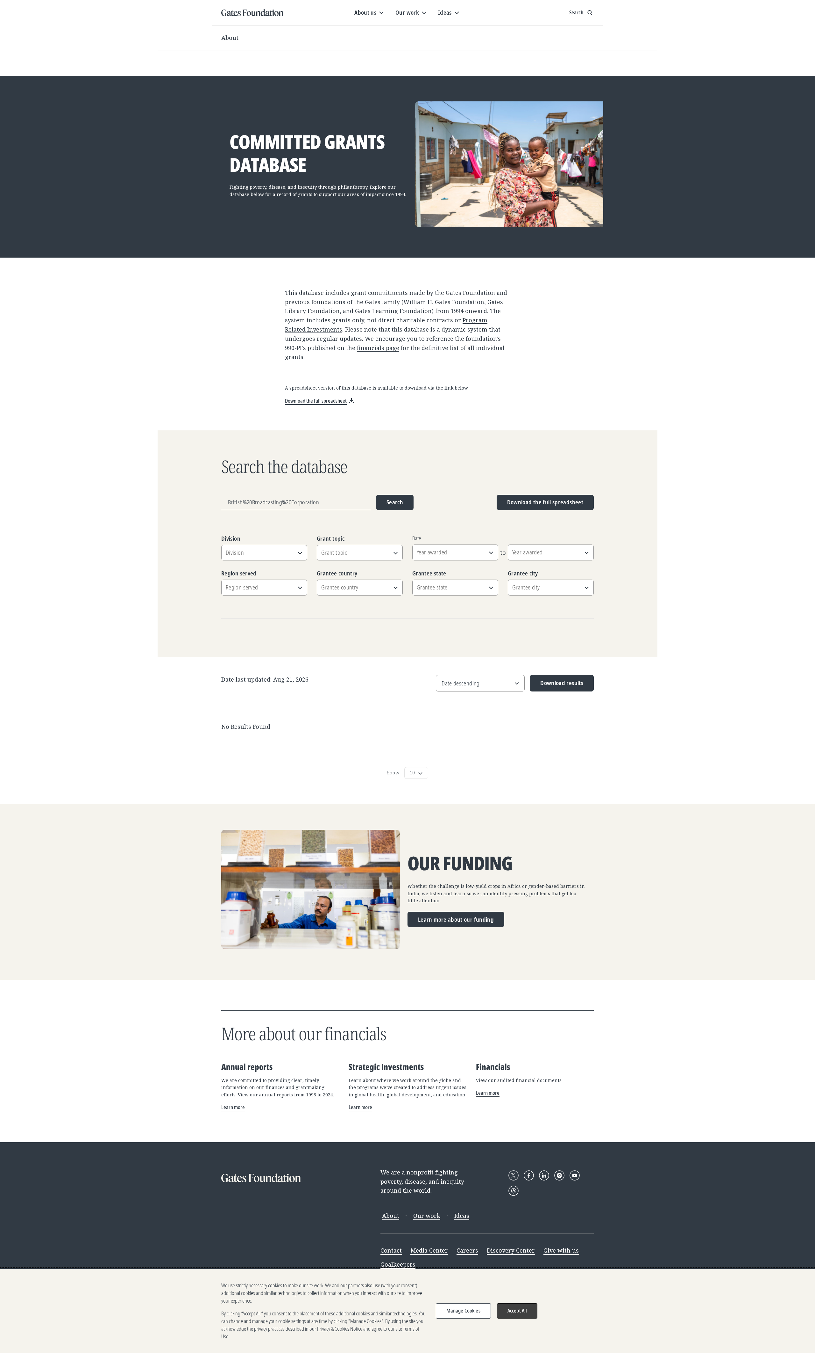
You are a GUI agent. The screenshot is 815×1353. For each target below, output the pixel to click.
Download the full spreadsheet (545, 502)
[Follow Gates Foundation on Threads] (513, 1190)
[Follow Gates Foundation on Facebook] (529, 1175)
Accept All (517, 1310)
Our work (426, 1215)
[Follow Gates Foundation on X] (513, 1175)
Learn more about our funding (456, 919)
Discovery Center (511, 1250)
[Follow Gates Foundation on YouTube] (574, 1175)
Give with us (561, 1250)
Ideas (461, 1215)
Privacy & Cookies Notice (339, 1328)
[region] (407, 1311)
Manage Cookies (463, 1310)
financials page (378, 348)
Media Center (429, 1250)
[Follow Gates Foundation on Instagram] (559, 1175)
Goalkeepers (397, 1264)
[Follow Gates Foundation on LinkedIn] (544, 1175)
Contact (391, 1250)
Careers (467, 1250)
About (229, 37)
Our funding (460, 863)
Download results (556, 685)
